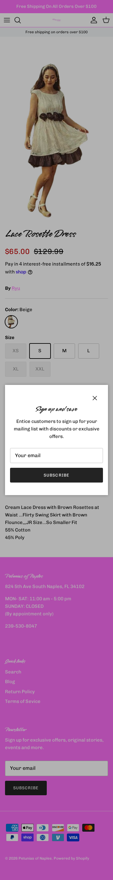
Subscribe (56, 475)
